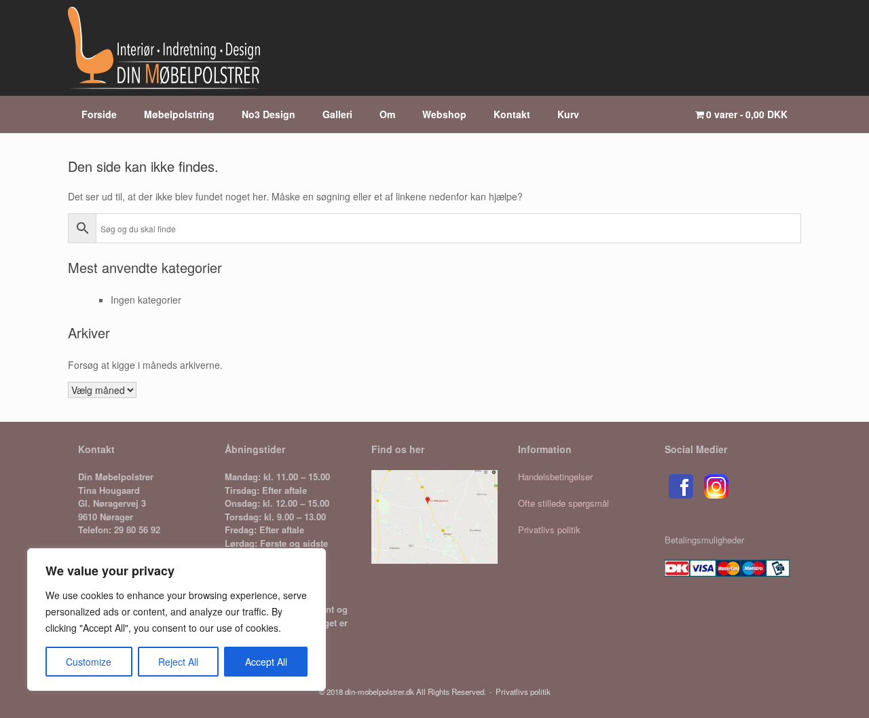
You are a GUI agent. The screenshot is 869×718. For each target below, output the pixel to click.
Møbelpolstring (179, 114)
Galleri (337, 114)
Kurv (568, 114)
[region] (176, 619)
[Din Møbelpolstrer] (164, 48)
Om (387, 114)
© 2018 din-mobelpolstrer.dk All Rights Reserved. (402, 691)
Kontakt (512, 114)
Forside (99, 114)
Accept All (266, 661)
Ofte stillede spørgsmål (563, 503)
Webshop (444, 114)
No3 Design (268, 114)
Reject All (178, 661)
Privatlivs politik (549, 529)
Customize (88, 661)
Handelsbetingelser (555, 476)
